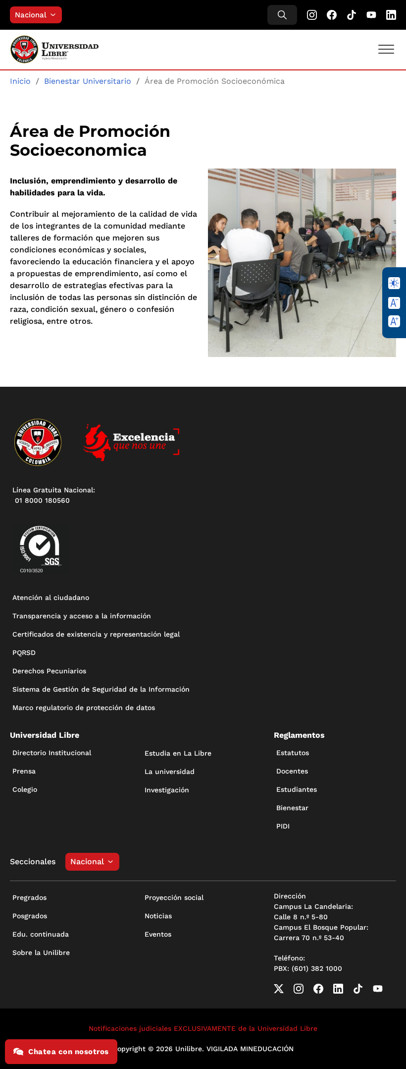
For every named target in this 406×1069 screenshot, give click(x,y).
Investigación (167, 790)
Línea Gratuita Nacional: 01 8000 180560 (53, 495)
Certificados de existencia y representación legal (96, 634)
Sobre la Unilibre (41, 952)
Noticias (158, 916)
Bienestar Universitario (87, 81)
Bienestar (292, 808)
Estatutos (292, 753)
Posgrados (29, 916)
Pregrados (29, 897)
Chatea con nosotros (68, 1051)
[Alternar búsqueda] (282, 15)
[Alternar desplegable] (55, 15)
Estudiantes (296, 789)
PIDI (283, 826)
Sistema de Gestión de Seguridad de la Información (101, 689)
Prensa (24, 771)
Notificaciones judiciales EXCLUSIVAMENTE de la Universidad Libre (203, 1028)
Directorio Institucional (51, 753)
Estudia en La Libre (178, 753)
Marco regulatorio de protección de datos (83, 708)
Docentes (292, 771)
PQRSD (24, 652)
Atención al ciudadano (50, 597)
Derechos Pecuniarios (49, 671)
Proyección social (174, 897)
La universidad (170, 771)
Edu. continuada (40, 934)
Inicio (20, 81)
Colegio (24, 789)
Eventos (158, 934)
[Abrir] (386, 49)
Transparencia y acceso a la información (81, 616)
